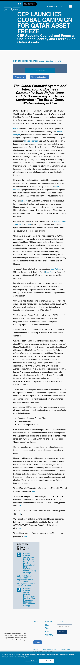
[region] (40, 658)
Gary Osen (49, 272)
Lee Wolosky (56, 268)
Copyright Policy (65, 649)
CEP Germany (47, 633)
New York (47, 626)
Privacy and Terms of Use (49, 649)
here (33, 491)
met (29, 224)
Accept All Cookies (47, 661)
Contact (35, 649)
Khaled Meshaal (31, 140)
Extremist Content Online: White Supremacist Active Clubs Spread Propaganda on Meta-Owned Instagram (26, 580)
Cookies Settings (31, 661)
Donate (7, 9)
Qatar (16, 128)
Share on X (19, 77)
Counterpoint (29, 4)
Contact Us (40, 70)
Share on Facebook (39, 77)
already (24, 200)
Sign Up (16, 9)
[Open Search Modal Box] (20, 4)
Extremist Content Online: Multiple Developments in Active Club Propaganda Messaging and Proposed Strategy (29, 597)
